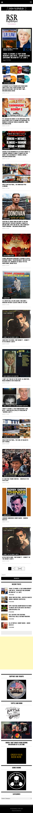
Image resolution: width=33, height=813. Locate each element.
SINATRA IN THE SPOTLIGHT (9, 476)
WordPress (19, 810)
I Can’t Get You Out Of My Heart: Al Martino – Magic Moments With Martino (16, 380)
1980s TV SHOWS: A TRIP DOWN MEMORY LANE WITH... (10, 49)
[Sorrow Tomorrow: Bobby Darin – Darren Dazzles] (16, 502)
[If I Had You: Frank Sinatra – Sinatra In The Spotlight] (16, 463)
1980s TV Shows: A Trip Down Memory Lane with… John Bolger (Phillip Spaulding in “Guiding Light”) (15, 410)
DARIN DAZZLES (7, 515)
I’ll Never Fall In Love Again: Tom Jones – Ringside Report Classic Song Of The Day (14, 301)
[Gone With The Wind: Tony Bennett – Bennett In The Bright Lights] (16, 324)
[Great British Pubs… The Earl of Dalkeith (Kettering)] (16, 428)
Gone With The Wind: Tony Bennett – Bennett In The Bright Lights (15, 341)
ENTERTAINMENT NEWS (8, 83)
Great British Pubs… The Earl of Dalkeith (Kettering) (15, 441)
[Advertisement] (16, 652)
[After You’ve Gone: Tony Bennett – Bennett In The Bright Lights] (16, 541)
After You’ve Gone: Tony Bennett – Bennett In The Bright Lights (16, 558)
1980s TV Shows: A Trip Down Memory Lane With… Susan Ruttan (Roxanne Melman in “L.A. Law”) (16, 55)
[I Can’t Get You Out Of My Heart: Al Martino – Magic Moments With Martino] (16, 363)
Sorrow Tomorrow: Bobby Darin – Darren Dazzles (15, 519)
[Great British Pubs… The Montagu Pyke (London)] (16, 173)
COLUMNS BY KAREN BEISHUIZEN (10, 181)
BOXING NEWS (6, 149)
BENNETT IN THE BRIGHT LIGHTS (11, 337)
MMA (4, 116)
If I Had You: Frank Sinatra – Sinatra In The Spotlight (15, 479)
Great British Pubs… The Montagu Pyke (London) (14, 185)
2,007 (19, 569)
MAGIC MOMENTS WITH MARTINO (11, 376)
